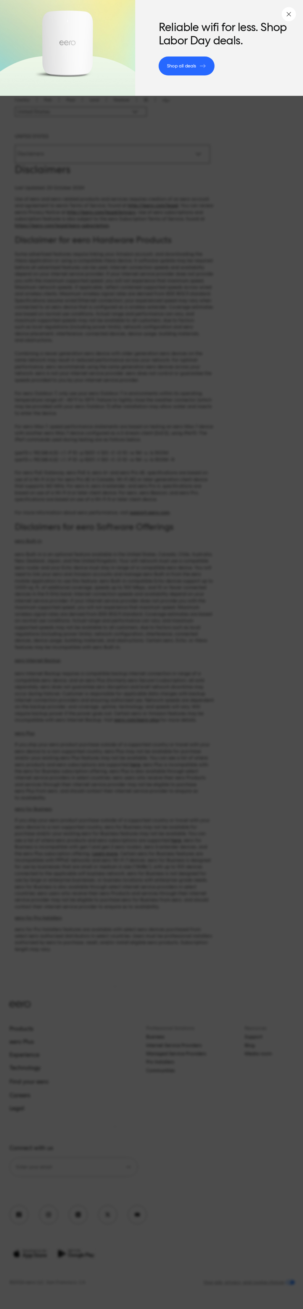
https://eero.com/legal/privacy (138, 669)
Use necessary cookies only (65, 712)
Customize (148, 712)
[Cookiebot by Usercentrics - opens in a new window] (254, 593)
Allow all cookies (238, 712)
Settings (244, 693)
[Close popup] (289, 14)
